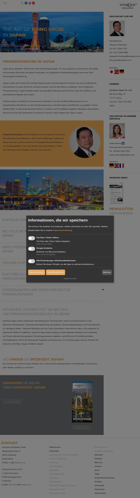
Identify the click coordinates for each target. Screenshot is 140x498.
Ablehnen (107, 272)
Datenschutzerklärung (62, 230)
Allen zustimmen (37, 272)
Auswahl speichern (55, 272)
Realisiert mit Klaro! (70, 279)
